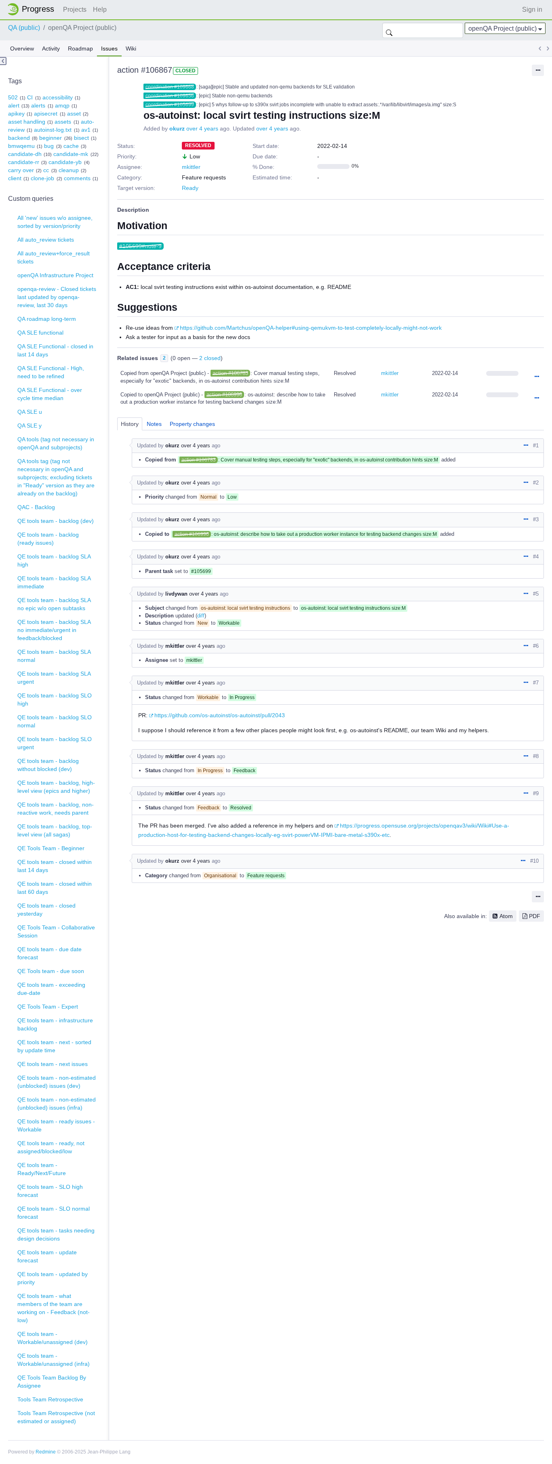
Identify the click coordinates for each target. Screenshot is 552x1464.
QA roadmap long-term (46, 319)
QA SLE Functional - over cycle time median (49, 394)
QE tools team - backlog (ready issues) (48, 538)
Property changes (192, 424)
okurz (177, 128)
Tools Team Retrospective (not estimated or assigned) (56, 1417)
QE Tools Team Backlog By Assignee (51, 1381)
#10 (534, 861)
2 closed (210, 358)
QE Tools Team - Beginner (50, 848)
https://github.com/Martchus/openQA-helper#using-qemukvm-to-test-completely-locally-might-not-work (311, 327)
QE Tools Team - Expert (47, 1006)
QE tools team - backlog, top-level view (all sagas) (54, 830)
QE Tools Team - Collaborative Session (56, 931)
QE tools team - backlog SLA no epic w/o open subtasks (54, 604)
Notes (154, 424)
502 (13, 97)
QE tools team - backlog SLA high (54, 560)
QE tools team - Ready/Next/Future (41, 1169)
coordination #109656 (169, 96)
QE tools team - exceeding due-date (51, 989)
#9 (536, 793)
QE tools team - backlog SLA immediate (54, 582)
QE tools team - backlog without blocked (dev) (48, 765)
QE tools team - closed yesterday (46, 909)
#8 (536, 756)
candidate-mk (70, 154)
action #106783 (230, 373)
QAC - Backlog (36, 507)
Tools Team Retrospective (50, 1399)
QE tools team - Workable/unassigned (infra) (53, 1359)
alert (13, 105)
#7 (536, 683)
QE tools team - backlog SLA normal (54, 656)
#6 (536, 646)
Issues (109, 48)
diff (200, 616)
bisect (81, 138)
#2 (536, 483)
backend (19, 138)
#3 (536, 519)
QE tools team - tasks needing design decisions (56, 1234)
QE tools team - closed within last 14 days (54, 866)
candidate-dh (25, 154)
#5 (536, 594)
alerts (38, 105)
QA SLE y (29, 425)
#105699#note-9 (140, 246)
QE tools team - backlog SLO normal (54, 721)
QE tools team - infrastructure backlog (55, 1024)
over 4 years (202, 128)
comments (77, 178)
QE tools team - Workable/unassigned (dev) (52, 1338)
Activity (51, 48)
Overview (22, 48)
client (14, 178)
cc (46, 170)
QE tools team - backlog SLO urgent (54, 743)
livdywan (176, 594)
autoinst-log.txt (53, 129)
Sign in (532, 9)
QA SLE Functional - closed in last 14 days (55, 350)
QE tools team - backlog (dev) (55, 521)
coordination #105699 (169, 104)
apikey (16, 113)
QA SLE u (29, 412)
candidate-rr (23, 162)
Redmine (46, 1452)
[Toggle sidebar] (3, 61)
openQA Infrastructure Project (55, 275)
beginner (50, 138)
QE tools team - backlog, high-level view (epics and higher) (56, 786)
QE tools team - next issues (52, 1064)
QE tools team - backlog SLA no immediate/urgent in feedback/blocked (54, 630)
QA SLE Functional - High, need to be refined (50, 372)
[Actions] (537, 377)
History (130, 424)
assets (63, 121)
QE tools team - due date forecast (49, 953)
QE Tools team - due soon (50, 971)
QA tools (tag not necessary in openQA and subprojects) (55, 443)
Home (33, 9)
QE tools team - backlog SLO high (54, 699)
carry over (21, 170)
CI (30, 97)
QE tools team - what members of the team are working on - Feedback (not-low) (53, 1308)
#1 (536, 445)
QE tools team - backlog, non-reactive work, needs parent (55, 808)
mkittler (191, 167)
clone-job (42, 178)
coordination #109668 (169, 87)
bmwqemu (21, 146)
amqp (62, 105)
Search (389, 30)
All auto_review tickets (45, 239)
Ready (190, 188)
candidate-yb (65, 162)
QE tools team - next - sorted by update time (54, 1046)
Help (100, 9)
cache (71, 146)
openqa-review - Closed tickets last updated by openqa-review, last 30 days (56, 297)
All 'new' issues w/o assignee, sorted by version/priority (55, 222)
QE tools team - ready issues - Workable (56, 1125)
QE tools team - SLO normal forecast (53, 1212)
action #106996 (224, 395)
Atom (506, 916)
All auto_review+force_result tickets (53, 257)
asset (74, 113)
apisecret (45, 113)
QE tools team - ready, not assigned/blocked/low (50, 1147)
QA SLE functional (40, 332)
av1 (86, 129)
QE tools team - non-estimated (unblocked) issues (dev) (56, 1081)
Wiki (131, 48)
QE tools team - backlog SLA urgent (54, 677)
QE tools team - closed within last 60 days (54, 888)
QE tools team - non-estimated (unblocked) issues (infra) (56, 1103)
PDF (534, 916)
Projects (74, 9)
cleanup (69, 170)
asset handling (26, 121)
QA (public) (24, 27)
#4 (536, 557)
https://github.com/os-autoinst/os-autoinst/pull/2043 (219, 715)
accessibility (57, 97)
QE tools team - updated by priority (52, 1278)
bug (49, 146)
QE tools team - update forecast (47, 1256)
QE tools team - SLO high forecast (50, 1191)
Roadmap (80, 48)
